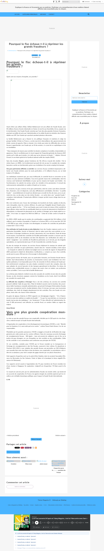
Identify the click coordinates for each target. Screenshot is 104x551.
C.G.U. (45, 505)
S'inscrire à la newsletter (13, 452)
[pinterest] (59, 2)
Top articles (26, 505)
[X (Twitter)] (56, 2)
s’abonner (37, 527)
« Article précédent (12, 435)
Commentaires (12, 50)
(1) (75, 196)
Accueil (17, 14)
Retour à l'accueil (36, 439)
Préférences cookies (91, 505)
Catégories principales (29, 14)
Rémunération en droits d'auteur (55, 505)
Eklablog (63, 500)
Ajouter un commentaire (20, 486)
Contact (51, 14)
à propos (56, 527)
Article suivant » (60, 435)
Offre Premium (67, 505)
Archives (43, 14)
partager (47, 527)
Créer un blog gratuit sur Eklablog (15, 505)
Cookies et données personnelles (79, 505)
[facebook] (54, 2)
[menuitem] (17, 14)
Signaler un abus (38, 505)
